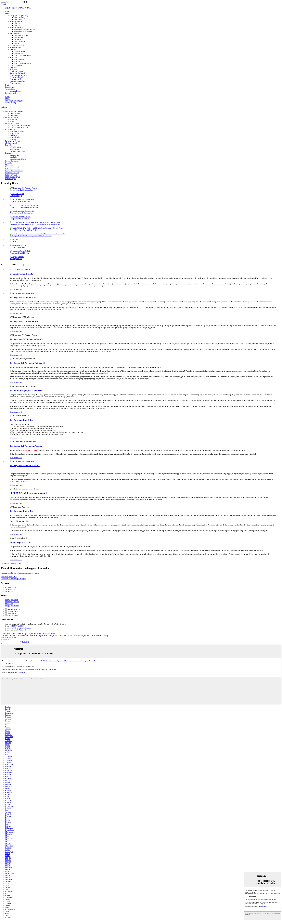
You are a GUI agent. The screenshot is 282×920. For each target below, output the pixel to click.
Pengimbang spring (16, 71)
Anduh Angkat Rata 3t (20, 542)
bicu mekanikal (19, 41)
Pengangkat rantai (16, 21)
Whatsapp (25, 642)
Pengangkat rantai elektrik (23, 31)
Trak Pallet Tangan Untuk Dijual (83, 636)
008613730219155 (17, 626)
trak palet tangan (20, 51)
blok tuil (17, 25)
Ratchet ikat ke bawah (17, 73)
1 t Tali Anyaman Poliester (22, 274)
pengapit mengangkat (17, 81)
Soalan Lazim (10, 87)
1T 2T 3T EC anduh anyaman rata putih (24, 207)
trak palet (13, 241)
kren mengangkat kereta (22, 63)
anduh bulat (18, 19)
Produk (7, 14)
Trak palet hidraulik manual (19, 219)
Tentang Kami (10, 89)
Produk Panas (41, 634)
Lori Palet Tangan (16, 196)
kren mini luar (19, 59)
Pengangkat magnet (16, 65)
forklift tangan (19, 53)
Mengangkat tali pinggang (19, 16)
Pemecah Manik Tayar (17, 247)
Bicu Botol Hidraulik (8, 636)
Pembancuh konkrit (16, 77)
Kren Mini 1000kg (22, 636)
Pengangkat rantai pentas (18, 75)
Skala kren (13, 69)
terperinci (18, 290)
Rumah (7, 12)
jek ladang (17, 39)
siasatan (12, 290)
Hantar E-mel (5, 640)
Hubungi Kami (10, 93)
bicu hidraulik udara (21, 35)
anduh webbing (19, 18)
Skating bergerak (15, 47)
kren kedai (17, 61)
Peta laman (51, 634)
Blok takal (13, 67)
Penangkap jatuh (15, 79)
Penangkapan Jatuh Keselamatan (21, 213)
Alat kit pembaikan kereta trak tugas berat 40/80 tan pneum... (31, 236)
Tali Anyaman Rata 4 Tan (21, 511)
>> (13, 563)
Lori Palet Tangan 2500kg (39, 636)
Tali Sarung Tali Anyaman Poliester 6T (27, 363)
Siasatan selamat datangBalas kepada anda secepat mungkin (13, 578)
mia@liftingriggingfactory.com (20, 628)
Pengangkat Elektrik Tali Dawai (60, 636)
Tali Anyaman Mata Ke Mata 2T (25, 297)
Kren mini (13, 57)
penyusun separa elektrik (22, 55)
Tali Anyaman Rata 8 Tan (21, 420)
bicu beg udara (19, 37)
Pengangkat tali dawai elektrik (24, 29)
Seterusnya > (7, 563)
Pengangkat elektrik (16, 27)
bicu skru (17, 43)
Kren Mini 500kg (102, 636)
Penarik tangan (15, 83)
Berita (7, 85)
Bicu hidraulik (15, 33)
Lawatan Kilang (15, 91)
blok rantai (17, 23)
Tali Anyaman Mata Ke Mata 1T (21, 201)
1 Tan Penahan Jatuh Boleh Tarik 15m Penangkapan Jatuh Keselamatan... (35, 224)
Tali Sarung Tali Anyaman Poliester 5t (27, 446)
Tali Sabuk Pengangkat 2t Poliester (26, 390)
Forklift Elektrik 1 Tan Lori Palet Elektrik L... (25, 230)
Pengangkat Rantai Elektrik (19, 253)
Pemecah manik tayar (17, 45)
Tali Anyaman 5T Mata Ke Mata (25, 321)
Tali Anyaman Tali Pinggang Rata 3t (22, 190)
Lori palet (13, 49)
